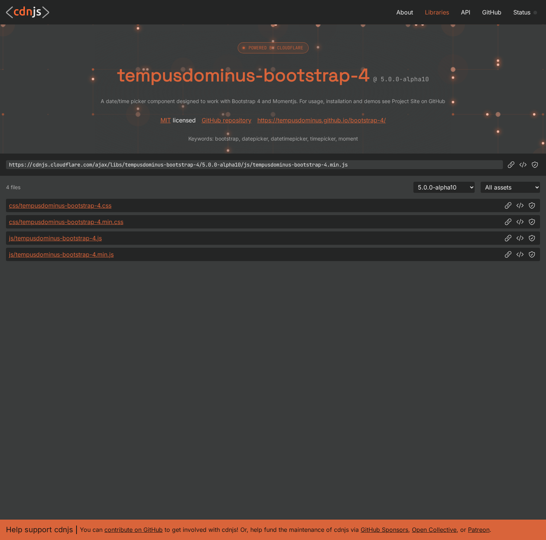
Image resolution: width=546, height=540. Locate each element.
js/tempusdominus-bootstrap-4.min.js (61, 254)
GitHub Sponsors (384, 529)
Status (521, 12)
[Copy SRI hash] (535, 164)
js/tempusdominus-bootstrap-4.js (55, 238)
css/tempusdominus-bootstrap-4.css (60, 205)
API (465, 12)
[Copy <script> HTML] (523, 164)
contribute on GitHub (133, 529)
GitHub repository (226, 120)
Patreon (479, 529)
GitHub (491, 12)
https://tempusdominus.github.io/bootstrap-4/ (321, 120)
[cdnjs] (27, 12)
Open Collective (434, 529)
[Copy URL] (511, 164)
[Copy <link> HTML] (520, 205)
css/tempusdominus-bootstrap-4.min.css (66, 221)
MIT (165, 120)
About (404, 12)
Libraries (437, 12)
